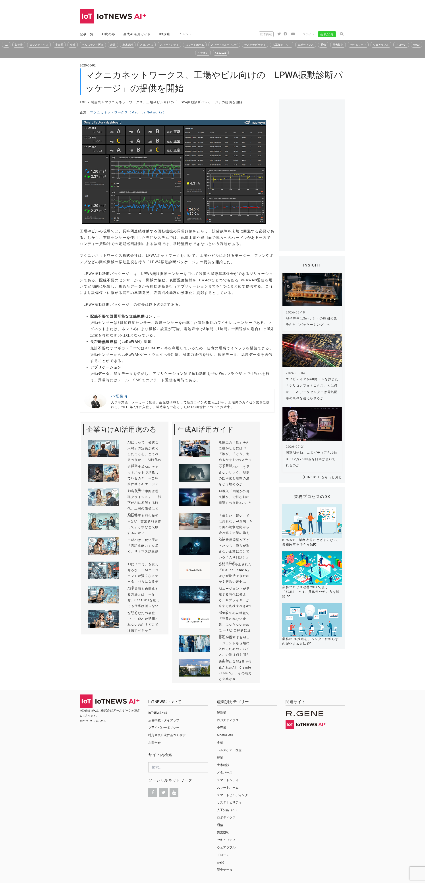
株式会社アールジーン (115, 710)
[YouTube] (174, 792)
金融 (72, 44)
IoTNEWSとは (157, 712)
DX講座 (164, 34)
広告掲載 (266, 34)
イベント (185, 34)
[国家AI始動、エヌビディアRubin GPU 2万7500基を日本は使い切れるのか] (312, 424)
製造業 (19, 44)
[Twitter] (163, 792)
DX (6, 44)
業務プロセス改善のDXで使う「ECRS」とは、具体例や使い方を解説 (311, 591)
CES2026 (220, 52)
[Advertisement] (264, 17)
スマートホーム (194, 44)
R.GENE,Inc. (98, 721)
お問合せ (154, 742)
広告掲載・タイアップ (163, 720)
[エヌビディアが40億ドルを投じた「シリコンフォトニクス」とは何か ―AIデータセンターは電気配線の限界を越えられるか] (312, 350)
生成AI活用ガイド (137, 34)
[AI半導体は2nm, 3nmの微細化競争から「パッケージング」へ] (312, 289)
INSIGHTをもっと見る (324, 477)
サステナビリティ (255, 44)
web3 (416, 44)
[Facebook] (152, 792)
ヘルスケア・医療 (92, 44)
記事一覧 (86, 34)
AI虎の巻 (108, 34)
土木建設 (127, 44)
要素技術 (338, 44)
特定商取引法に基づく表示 (166, 735)
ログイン (308, 34)
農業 (113, 44)
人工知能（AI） (281, 44)
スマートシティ (169, 44)
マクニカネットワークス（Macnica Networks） (128, 112)
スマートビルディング (224, 44)
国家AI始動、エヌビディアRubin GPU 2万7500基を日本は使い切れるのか (311, 459)
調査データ (224, 869)
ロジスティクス (39, 44)
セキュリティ (358, 44)
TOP (83, 102)
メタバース (146, 44)
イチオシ (203, 52)
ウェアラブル (381, 44)
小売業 (59, 44)
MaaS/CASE (225, 735)
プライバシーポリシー (163, 727)
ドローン (401, 44)
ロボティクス (306, 44)
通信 (323, 44)
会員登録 (327, 34)
